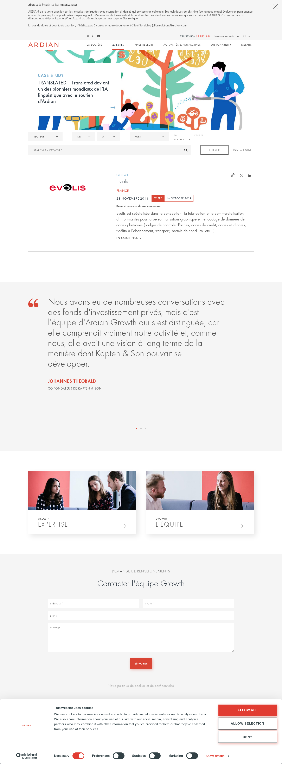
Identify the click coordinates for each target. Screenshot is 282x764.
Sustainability (221, 44)
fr (244, 36)
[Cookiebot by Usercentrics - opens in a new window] (27, 756)
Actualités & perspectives (182, 44)
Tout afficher (242, 150)
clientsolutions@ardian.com (170, 25)
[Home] (43, 45)
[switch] (118, 755)
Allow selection (247, 723)
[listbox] (45, 136)
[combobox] (149, 136)
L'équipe (169, 524)
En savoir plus (127, 238)
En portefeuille (182, 137)
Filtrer (214, 150)
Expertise (118, 45)
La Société (94, 44)
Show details (215, 756)
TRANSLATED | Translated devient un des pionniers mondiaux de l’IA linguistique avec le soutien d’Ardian (73, 91)
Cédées (198, 135)
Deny (247, 737)
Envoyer (141, 663)
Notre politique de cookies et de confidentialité (141, 685)
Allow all (247, 710)
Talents (246, 44)
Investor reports (224, 36)
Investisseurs (144, 44)
